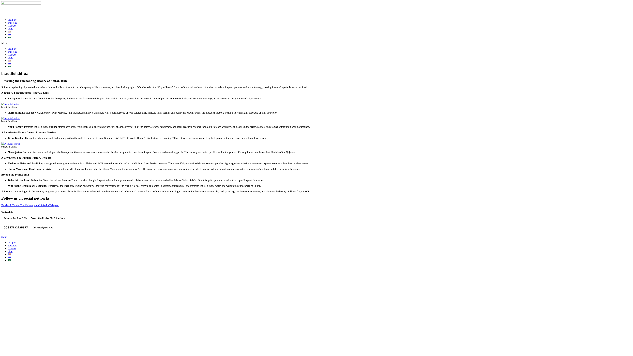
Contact (12, 25)
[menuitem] (9, 254)
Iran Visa (12, 22)
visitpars (12, 19)
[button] (316, 43)
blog (10, 28)
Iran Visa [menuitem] (12, 245)
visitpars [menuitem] (12, 242)
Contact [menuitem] (12, 248)
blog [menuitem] (10, 251)
